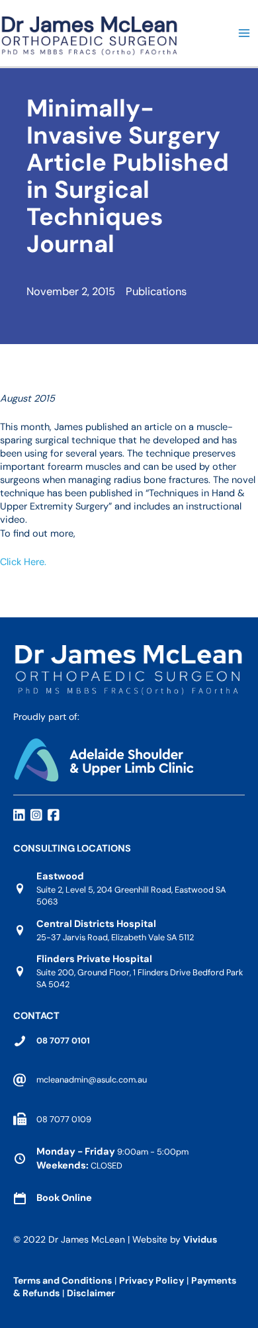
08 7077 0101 (63, 1040)
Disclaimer (92, 1293)
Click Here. (23, 562)
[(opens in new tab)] (103, 758)
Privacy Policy (151, 1280)
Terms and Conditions (62, 1280)
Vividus (200, 1239)
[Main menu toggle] (244, 33)
